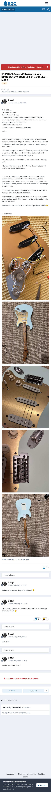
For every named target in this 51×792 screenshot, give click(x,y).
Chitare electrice (23, 92)
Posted (17, 103)
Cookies (41, 774)
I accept (43, 785)
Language (11, 774)
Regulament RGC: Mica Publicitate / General (25, 67)
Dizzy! (6, 89)
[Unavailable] (25, 258)
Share (12, 691)
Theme (21, 774)
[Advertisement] (25, 39)
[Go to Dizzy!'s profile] (4, 101)
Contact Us (31, 774)
